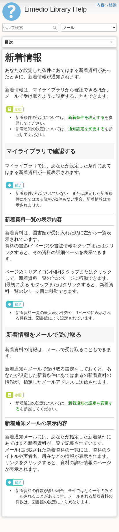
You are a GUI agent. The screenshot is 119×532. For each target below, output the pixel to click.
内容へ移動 (106, 5)
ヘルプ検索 (55, 28)
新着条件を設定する (86, 117)
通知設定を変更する (86, 128)
